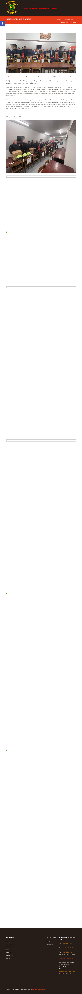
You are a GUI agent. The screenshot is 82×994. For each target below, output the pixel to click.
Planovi (8, 958)
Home (59, 19)
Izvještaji (8, 950)
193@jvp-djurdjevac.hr (66, 958)
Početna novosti (68, 19)
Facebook (49, 942)
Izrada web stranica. (38, 989)
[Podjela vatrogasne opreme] (41, 53)
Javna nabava (10, 947)
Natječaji (8, 952)
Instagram (49, 944)
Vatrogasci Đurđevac (25, 77)
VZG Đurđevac (58, 77)
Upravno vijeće (10, 955)
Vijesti (51, 77)
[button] (2, 23)
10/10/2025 (10, 77)
